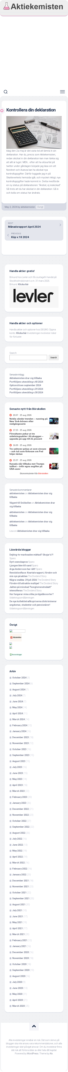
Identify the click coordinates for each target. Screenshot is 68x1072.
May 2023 (17, 779)
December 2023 (20, 737)
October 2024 (19, 677)
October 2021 (19, 892)
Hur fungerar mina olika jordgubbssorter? (31, 594)
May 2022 (17, 850)
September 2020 (20, 970)
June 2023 (17, 773)
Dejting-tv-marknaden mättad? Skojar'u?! (31, 554)
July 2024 (17, 695)
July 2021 (17, 910)
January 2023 (19, 803)
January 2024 (19, 731)
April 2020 (17, 1000)
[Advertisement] (34, 52)
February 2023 (19, 797)
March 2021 (18, 934)
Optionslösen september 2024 (25, 385)
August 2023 (18, 761)
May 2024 (17, 707)
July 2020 (17, 982)
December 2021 (20, 880)
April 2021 (17, 928)
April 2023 (17, 785)
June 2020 (17, 988)
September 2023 (20, 755)
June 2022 (17, 845)
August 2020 (18, 976)
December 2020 (20, 952)
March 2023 (18, 791)
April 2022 (17, 856)
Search (13, 353)
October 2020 (19, 964)
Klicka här (23, 284)
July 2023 (17, 767)
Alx (51, 1053)
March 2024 (18, 719)
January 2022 (19, 874)
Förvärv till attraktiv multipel (24, 583)
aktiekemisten (28, 207)
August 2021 (18, 904)
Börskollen (43, 473)
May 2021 (17, 922)
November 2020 (20, 958)
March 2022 (18, 862)
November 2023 (20, 743)
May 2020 (17, 994)
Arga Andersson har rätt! (22, 569)
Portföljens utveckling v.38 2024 (26, 392)
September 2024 (20, 683)
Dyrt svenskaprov (18, 562)
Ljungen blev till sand (20, 565)
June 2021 (17, 916)
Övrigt (40, 207)
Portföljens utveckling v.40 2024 (26, 382)
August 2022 (18, 833)
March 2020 (18, 1006)
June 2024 (17, 701)
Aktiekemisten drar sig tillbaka (25, 378)
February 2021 (19, 940)
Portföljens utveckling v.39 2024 (26, 389)
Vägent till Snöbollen (20, 503)
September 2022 (20, 827)
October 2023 (19, 749)
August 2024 (18, 689)
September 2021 (20, 898)
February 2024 (19, 725)
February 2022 (19, 868)
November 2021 (20, 886)
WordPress (32, 1053)
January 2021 (19, 946)
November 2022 (20, 815)
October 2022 (19, 821)
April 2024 (17, 713)
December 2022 (20, 809)
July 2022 (17, 838)
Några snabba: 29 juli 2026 (23, 580)
